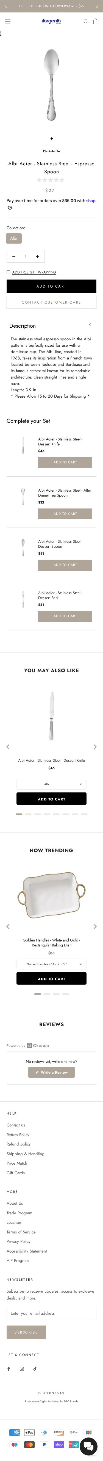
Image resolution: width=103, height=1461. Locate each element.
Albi (13, 238)
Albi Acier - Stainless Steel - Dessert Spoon (60, 544)
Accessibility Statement (27, 1251)
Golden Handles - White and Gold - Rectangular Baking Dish (51, 943)
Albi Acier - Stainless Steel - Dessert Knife (60, 442)
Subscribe (26, 1332)
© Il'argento (51, 1393)
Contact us (16, 1125)
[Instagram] (22, 1368)
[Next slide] (94, 746)
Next (96, 6)
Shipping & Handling (25, 1154)
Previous (6, 6)
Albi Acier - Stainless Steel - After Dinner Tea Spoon (64, 493)
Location (14, 1222)
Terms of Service (21, 1232)
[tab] (19, 814)
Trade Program (19, 1213)
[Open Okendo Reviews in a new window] (28, 1045)
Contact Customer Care (51, 302)
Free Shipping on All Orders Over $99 (51, 6)
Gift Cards (16, 1173)
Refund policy (19, 1144)
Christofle (51, 151)
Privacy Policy (18, 1241)
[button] (52, 179)
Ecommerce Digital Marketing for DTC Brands (51, 1401)
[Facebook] (9, 1368)
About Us (15, 1203)
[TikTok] (35, 1368)
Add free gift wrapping (34, 272)
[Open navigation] (7, 21)
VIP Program (18, 1260)
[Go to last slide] (8, 746)
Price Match (17, 1163)
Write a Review (57, 1073)
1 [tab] (52, 138)
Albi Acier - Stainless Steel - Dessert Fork (60, 595)
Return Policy (18, 1135)
